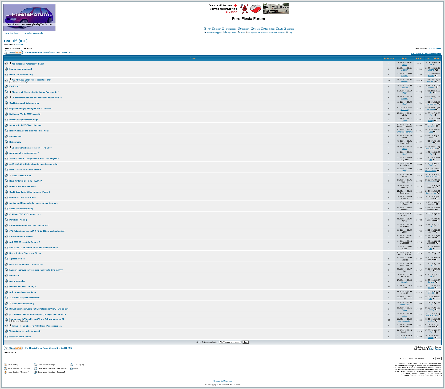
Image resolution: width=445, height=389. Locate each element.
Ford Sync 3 (14, 86)
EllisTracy (431, 81)
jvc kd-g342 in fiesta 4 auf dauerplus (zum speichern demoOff (37, 314)
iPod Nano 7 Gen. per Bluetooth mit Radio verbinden (33, 248)
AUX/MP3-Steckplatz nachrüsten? (24, 298)
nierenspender (431, 104)
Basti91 (404, 76)
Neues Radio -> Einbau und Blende (25, 253)
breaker (404, 81)
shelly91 (431, 126)
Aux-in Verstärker (17, 281)
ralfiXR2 (404, 70)
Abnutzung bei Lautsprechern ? (24, 153)
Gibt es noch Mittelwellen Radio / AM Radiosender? (35, 92)
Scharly (404, 282)
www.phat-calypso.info (33, 33)
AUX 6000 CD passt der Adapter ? (24, 242)
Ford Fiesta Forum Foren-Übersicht (41, 52)
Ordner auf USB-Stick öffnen (22, 197)
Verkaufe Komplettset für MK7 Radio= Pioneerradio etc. (37, 326)
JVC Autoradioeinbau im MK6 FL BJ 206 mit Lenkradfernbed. (37, 231)
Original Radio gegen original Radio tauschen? (30, 108)
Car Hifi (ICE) (15, 41)
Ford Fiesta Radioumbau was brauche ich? (29, 225)
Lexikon (217, 29)
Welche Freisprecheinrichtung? (23, 120)
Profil (243, 32)
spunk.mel (404, 304)
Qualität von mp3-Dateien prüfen (24, 103)
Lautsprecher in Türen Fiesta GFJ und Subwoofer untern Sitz (37, 319)
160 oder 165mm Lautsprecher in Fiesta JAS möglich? (34, 159)
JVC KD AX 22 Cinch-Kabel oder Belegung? (31, 80)
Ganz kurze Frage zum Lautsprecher (26, 264)
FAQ (209, 29)
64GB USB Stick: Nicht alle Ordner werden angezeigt (33, 164)
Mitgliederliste (269, 29)
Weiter (438, 48)
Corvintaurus (431, 193)
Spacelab (404, 110)
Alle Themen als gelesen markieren (426, 54)
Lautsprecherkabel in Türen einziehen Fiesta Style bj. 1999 (36, 270)
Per (22, 44)
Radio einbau (15, 136)
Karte (280, 29)
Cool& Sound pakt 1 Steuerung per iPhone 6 (29, 192)
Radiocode (14, 275)
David (404, 315)
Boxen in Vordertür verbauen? (23, 186)
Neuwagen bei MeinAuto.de (222, 381)
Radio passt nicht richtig (23, 304)
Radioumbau (15, 142)
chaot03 (431, 293)
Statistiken (244, 29)
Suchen (256, 29)
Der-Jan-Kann (430, 171)
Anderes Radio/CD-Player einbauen (25, 125)
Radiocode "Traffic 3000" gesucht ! (25, 114)
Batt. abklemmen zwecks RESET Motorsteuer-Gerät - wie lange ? (38, 309)
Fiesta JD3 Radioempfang (21, 209)
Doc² (17, 44)
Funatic (404, 98)
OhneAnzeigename (405, 132)
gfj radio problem (17, 259)
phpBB (215, 385)
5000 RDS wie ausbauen (20, 337)
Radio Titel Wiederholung (21, 75)
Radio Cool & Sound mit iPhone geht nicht (28, 131)
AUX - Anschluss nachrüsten (22, 292)
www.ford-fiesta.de (13, 33)
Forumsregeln (230, 29)
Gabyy (404, 121)
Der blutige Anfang (18, 220)
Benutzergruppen (214, 32)
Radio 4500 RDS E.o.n (21, 176)
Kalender (290, 29)
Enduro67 (404, 87)
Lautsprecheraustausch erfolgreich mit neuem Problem (37, 98)
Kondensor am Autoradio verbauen (28, 64)
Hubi (404, 338)
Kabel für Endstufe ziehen (21, 236)
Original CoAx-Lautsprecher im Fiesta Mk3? (32, 148)
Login (291, 32)
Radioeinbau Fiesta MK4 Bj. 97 (23, 287)
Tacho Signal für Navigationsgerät (25, 331)
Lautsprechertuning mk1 (20, 69)
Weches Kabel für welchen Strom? (25, 170)
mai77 (404, 310)
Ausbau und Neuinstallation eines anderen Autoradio (33, 203)
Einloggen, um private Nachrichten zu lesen (266, 32)
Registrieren (231, 32)
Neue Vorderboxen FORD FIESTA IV (25, 181)
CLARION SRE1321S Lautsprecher (25, 214)
